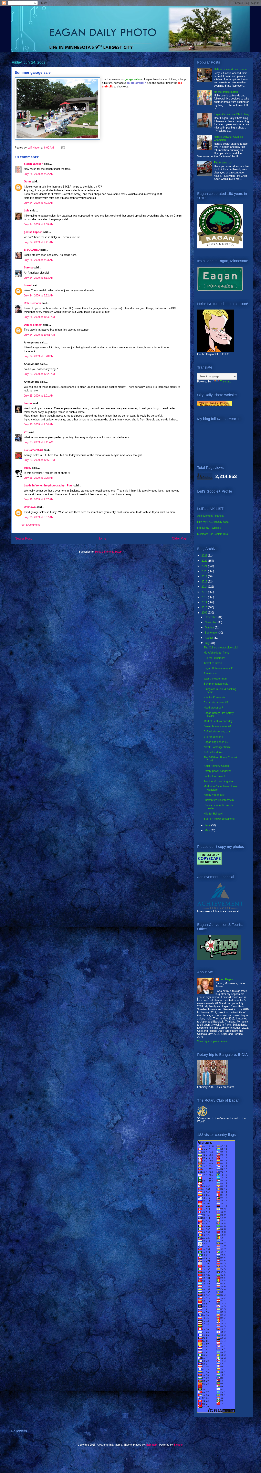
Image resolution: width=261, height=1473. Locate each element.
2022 (204, 560)
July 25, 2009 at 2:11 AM (38, 442)
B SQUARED (32, 249)
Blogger (178, 1444)
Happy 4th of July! (214, 794)
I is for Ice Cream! (214, 776)
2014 (204, 586)
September (211, 632)
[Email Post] (63, 147)
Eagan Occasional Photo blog (231, 114)
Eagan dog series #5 (216, 741)
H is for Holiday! (213, 813)
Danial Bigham (33, 324)
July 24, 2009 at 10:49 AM (39, 317)
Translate (225, 381)
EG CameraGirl (33, 450)
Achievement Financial (210, 515)
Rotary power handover (217, 770)
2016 (204, 581)
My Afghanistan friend (216, 652)
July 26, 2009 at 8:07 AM (38, 517)
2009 (204, 612)
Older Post (179, 538)
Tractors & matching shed (219, 781)
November (211, 622)
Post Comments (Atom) (109, 551)
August (209, 637)
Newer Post (23, 538)
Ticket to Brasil (213, 663)
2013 (204, 591)
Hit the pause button (226, 91)
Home (101, 538)
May (208, 830)
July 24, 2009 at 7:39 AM (38, 224)
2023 (204, 555)
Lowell (28, 285)
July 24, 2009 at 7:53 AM (38, 260)
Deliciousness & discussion (230, 69)
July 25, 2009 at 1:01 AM (38, 395)
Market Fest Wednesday (218, 721)
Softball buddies (213, 752)
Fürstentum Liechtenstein (219, 799)
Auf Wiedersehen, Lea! (217, 731)
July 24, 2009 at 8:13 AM (38, 277)
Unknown (30, 507)
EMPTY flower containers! (219, 818)
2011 (204, 602)
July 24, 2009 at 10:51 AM (39, 334)
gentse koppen (33, 232)
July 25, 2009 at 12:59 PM (39, 460)
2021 (204, 566)
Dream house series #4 (217, 726)
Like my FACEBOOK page (213, 521)
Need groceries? (213, 707)
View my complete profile (212, 1041)
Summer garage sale (216, 683)
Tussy (27, 467)
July (207, 643)
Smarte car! (211, 673)
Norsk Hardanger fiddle (217, 747)
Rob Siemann (32, 303)
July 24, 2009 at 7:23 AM (38, 202)
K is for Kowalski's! (215, 697)
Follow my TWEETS (209, 527)
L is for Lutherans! (214, 657)
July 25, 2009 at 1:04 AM (38, 424)
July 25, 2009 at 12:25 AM (39, 374)
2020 (204, 571)
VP (26, 432)
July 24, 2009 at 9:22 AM (38, 295)
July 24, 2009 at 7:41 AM (38, 242)
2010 (204, 607)
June (208, 825)
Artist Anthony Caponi (216, 765)
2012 (204, 597)
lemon (28, 403)
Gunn (27, 181)
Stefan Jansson (33, 163)
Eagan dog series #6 (216, 702)
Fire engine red (222, 162)
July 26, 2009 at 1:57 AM (38, 499)
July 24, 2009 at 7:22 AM (38, 173)
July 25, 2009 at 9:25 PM (38, 477)
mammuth (151, 1444)
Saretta (28, 267)
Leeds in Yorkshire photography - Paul (48, 485)
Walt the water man (215, 678)
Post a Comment (30, 524)
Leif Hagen (226, 979)
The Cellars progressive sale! (221, 647)
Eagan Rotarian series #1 (218, 668)
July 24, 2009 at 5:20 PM (38, 356)
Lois (26, 210)
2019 (204, 576)
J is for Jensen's (213, 736)
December (211, 617)
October (210, 627)
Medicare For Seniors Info (212, 533)
